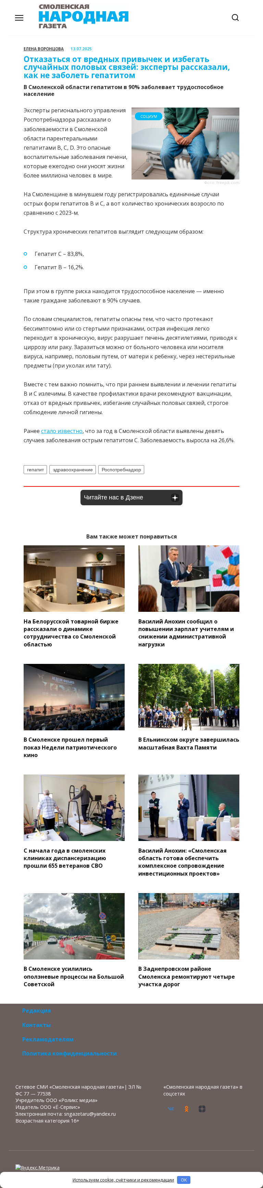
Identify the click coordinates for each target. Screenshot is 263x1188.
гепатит (35, 469)
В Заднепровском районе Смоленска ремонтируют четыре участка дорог (186, 976)
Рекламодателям (48, 1039)
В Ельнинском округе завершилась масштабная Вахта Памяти (188, 743)
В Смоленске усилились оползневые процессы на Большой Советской (74, 976)
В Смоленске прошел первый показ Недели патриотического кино (70, 747)
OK (184, 1180)
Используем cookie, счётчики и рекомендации (123, 1180)
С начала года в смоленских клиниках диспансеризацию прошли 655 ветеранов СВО (65, 857)
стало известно (62, 431)
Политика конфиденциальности (69, 1053)
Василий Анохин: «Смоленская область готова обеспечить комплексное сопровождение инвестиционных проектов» (182, 861)
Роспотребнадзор (121, 469)
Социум (148, 116)
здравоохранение (73, 469)
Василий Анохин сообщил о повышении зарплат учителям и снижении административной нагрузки (186, 632)
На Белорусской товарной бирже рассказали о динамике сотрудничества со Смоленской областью (71, 632)
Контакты (36, 1025)
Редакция (36, 1010)
